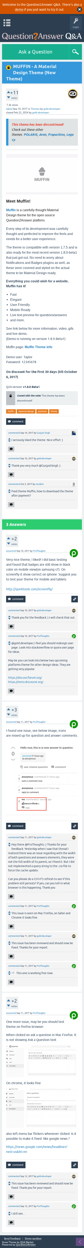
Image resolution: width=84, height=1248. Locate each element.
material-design (26, 411)
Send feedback (12, 1238)
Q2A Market (27, 1242)
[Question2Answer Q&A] (42, 35)
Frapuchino (56, 135)
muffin (11, 411)
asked (9, 108)
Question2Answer (26, 1244)
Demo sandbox (33, 1238)
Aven (42, 135)
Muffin (11, 210)
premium (42, 411)
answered (11, 551)
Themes (35, 108)
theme (54, 411)
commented (14, 433)
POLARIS (30, 135)
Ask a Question (35, 52)
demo (19, 9)
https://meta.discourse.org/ (25, 682)
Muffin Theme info (38, 347)
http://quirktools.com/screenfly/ (29, 589)
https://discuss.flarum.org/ (25, 677)
